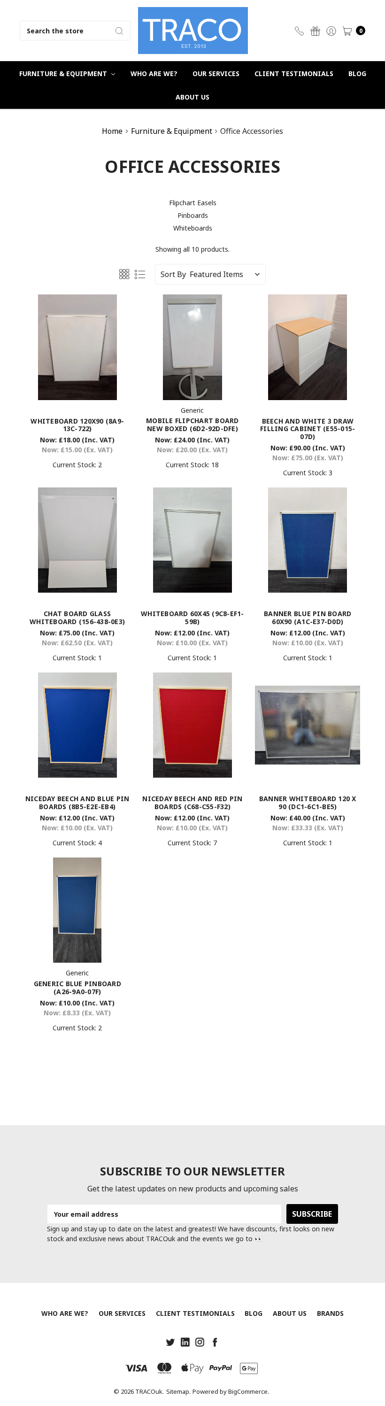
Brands (330, 1313)
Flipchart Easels (192, 202)
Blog (357, 73)
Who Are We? (154, 73)
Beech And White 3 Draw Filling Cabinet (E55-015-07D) (307, 429)
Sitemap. (178, 1391)
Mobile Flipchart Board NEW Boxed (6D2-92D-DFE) (192, 424)
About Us (192, 97)
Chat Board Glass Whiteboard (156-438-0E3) (77, 617)
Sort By (173, 274)
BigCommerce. (248, 1391)
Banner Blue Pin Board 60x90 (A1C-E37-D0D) (307, 617)
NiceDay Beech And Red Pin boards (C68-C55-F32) (192, 802)
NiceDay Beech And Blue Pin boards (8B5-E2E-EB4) (77, 802)
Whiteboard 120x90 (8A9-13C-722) (77, 425)
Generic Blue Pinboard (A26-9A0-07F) (77, 987)
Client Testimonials (293, 73)
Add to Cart (77, 384)
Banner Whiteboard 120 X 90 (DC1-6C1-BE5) (307, 802)
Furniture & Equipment (64, 73)
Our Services (215, 73)
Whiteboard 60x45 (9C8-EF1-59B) (192, 617)
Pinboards (192, 215)
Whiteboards (192, 228)
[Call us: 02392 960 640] (299, 30)
